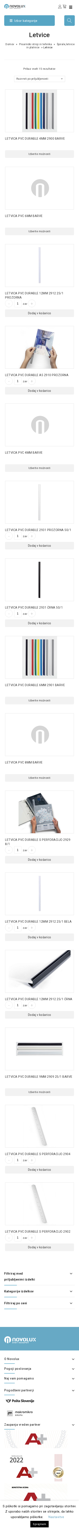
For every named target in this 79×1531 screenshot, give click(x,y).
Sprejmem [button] (39, 1524)
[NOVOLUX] (14, 6)
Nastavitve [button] (56, 1517)
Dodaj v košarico (39, 313)
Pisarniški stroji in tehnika (35, 44)
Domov (9, 44)
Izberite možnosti (39, 154)
